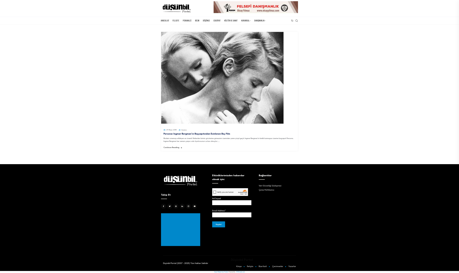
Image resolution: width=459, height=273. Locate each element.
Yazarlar (292, 266)
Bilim (197, 20)
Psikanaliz (187, 20)
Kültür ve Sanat (231, 20)
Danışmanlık (259, 20)
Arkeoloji (165, 20)
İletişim (250, 266)
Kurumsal (245, 20)
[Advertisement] (181, 229)
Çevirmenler (277, 266)
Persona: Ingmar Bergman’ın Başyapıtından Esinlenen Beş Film (199, 134)
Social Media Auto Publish (221, 272)
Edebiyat (217, 20)
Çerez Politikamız (266, 190)
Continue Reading (171, 148)
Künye (239, 266)
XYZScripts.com (240, 272)
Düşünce (206, 20)
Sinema (184, 130)
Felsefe (175, 20)
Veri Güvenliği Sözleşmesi (270, 186)
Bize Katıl (263, 266)
